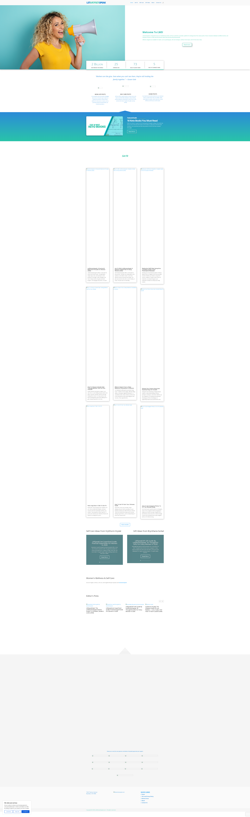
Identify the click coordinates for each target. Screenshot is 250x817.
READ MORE (125, 524)
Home (131, 2)
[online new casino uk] (100, 756)
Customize (8, 811)
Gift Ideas (147, 2)
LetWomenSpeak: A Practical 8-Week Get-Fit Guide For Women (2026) (96, 270)
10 (150, 560)
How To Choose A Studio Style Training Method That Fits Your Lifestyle (96, 388)
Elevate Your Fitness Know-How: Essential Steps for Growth (151, 389)
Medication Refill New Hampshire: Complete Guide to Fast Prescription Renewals (151, 270)
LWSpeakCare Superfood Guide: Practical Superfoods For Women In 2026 (104, 543)
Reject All (17, 811)
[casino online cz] (149, 769)
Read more (187, 44)
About (153, 2)
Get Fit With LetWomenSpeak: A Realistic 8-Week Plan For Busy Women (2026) (124, 270)
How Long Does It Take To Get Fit (97, 505)
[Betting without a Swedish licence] (125, 775)
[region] (17, 807)
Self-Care (141, 2)
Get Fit (136, 2)
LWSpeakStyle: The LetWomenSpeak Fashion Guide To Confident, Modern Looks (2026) (95, 610)
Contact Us (158, 2)
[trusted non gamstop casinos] (117, 756)
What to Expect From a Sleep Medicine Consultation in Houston (124, 387)
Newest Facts (145, 798)
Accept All (25, 811)
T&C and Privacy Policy (147, 796)
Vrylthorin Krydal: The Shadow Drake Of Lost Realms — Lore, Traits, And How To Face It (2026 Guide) (153, 609)
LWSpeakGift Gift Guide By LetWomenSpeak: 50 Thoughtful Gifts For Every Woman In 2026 (145, 542)
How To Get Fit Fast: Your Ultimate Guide (125, 505)
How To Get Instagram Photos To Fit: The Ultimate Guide (151, 506)
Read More (132, 131)
